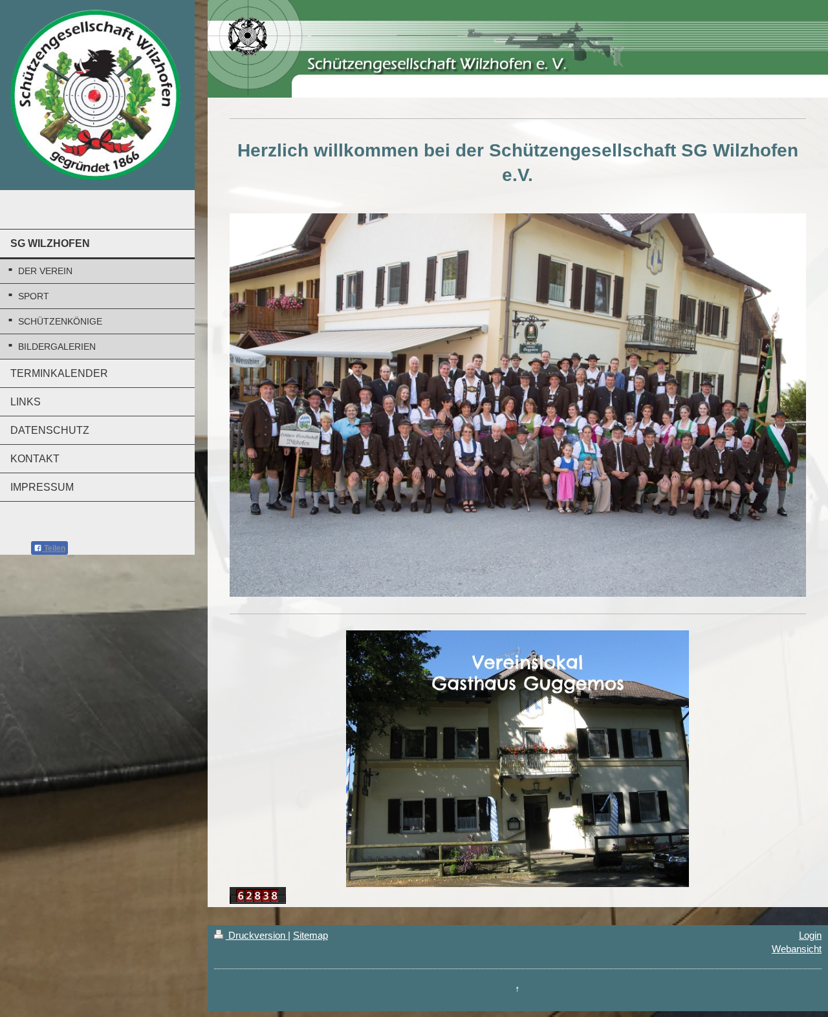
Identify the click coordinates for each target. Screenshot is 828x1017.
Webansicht (797, 948)
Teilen (53, 548)
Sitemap (310, 935)
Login (810, 935)
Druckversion (257, 935)
